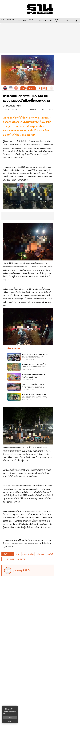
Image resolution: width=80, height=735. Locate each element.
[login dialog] (76, 21)
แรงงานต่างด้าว (28, 554)
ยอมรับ (10, 717)
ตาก (17, 554)
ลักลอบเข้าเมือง (8, 559)
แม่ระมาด (40, 554)
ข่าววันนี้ (50, 554)
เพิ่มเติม (5, 713)
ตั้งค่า (9, 721)
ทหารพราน (21, 559)
